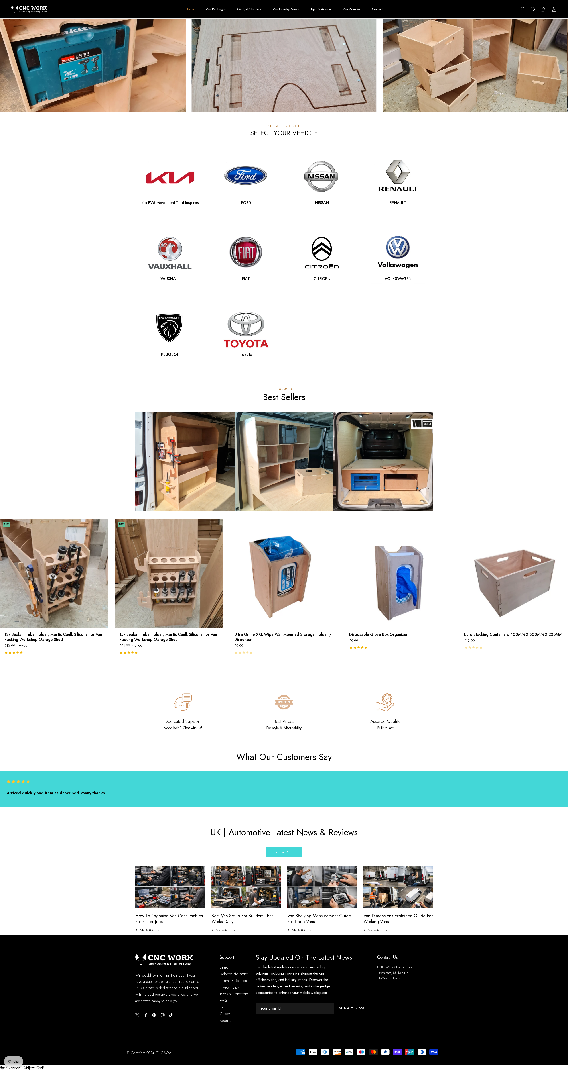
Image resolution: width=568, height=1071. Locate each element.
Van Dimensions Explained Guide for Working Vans (398, 919)
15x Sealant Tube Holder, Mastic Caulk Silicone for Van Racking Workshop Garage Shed (168, 637)
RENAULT (398, 202)
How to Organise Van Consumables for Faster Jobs (169, 919)
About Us (226, 1020)
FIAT (246, 278)
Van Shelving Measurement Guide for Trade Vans (319, 919)
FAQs (224, 1000)
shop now (284, 88)
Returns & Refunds (233, 980)
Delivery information (234, 974)
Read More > (147, 930)
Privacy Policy (229, 987)
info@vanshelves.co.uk (391, 978)
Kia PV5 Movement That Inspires (170, 202)
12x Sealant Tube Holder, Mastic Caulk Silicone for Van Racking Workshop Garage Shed (53, 637)
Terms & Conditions (234, 994)
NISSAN (322, 202)
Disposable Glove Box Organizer (378, 634)
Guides (225, 1013)
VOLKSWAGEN (398, 278)
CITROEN (322, 278)
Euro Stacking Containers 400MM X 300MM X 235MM (513, 634)
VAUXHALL (170, 278)
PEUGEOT (170, 354)
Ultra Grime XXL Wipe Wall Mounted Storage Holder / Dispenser (282, 637)
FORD (246, 202)
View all (284, 852)
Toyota (246, 354)
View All (383, 471)
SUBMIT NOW (352, 1008)
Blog (223, 1007)
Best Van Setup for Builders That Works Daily (242, 919)
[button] (543, 9)
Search (225, 967)
